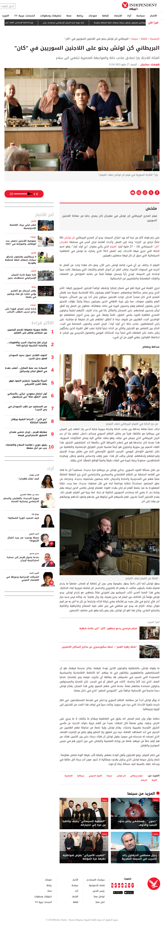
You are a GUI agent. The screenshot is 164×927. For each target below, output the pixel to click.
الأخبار (153, 15)
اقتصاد (118, 15)
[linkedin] (119, 885)
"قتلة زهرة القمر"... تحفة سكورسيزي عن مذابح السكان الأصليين (99, 647)
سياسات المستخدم (96, 880)
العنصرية (69, 775)
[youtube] (122, 885)
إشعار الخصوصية (97, 885)
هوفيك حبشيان (149, 64)
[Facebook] (132, 885)
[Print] (132, 192)
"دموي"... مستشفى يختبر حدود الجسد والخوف (137, 823)
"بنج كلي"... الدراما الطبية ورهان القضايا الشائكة (29, 421)
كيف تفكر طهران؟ (29, 479)
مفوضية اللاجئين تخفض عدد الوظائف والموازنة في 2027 (21, 242)
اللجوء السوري (95, 775)
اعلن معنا (100, 902)
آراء (129, 15)
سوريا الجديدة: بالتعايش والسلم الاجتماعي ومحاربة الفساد (21, 500)
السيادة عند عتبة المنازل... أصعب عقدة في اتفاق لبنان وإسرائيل (26, 369)
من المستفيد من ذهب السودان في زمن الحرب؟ (27, 408)
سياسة (140, 15)
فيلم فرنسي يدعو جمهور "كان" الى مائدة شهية (108, 628)
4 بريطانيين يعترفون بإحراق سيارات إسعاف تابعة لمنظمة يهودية (20, 260)
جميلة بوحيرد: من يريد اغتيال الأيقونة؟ (23, 539)
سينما (134, 38)
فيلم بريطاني (136, 775)
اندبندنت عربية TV (24, 15)
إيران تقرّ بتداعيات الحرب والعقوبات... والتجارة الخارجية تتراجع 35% (27, 344)
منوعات (92, 15)
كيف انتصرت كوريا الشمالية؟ (23, 518)
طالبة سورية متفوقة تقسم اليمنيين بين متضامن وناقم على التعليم (27, 331)
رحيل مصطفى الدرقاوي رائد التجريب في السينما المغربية (139, 857)
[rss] (112, 885)
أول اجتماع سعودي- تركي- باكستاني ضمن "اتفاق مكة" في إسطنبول (27, 395)
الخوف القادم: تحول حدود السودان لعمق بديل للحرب (28, 357)
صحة (68, 15)
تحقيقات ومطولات (50, 15)
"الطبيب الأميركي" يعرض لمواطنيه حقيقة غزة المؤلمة (84, 857)
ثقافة (105, 15)
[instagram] (126, 885)
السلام (144, 779)
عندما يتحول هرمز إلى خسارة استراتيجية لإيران (23, 559)
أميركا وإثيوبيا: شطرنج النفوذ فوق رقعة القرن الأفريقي (28, 382)
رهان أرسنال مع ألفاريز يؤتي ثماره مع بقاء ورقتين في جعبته (21, 294)
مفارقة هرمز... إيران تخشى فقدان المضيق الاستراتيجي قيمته (28, 433)
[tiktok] (116, 885)
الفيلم (113, 246)
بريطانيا (80, 775)
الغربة (154, 779)
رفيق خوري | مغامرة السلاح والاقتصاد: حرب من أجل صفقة (26, 446)
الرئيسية (155, 38)
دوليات (33, 237)
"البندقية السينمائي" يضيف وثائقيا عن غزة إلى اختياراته (84, 823)
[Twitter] (129, 885)
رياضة (80, 15)
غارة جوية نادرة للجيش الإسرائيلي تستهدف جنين (85, 22)
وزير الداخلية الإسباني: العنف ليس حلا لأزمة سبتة (34, 22)
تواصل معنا (99, 896)
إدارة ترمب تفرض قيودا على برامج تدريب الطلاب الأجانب (20, 310)
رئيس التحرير (99, 891)
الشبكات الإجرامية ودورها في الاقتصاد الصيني (22, 578)
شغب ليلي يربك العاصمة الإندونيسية (23, 226)
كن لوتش (69, 237)
